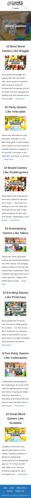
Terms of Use (19, 491)
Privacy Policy (22, 488)
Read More (20, 99)
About (12, 488)
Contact (10, 491)
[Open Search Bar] (26, 8)
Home (5, 488)
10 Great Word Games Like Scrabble (15, 418)
